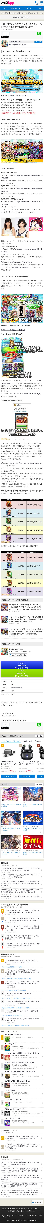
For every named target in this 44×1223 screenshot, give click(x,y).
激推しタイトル (26, 17)
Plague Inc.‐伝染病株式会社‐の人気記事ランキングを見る (16, 1007)
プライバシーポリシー (33, 1209)
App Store (22, 665)
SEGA (3, 716)
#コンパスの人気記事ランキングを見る (12, 967)
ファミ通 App (8, 3)
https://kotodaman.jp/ (16, 687)
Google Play (22, 673)
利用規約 (15, 1209)
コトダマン (9, 716)
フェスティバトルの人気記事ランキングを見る (14, 990)
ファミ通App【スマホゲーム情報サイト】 (13, 13)
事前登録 (16, 17)
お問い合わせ (6, 1209)
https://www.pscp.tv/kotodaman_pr (20, 262)
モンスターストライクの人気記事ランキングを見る (15, 1025)
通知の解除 (11, 1211)
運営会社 (22, 1209)
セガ (14, 716)
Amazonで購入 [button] (9, 776)
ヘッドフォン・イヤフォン (11, 741)
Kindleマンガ (27, 741)
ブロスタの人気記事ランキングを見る (12, 1015)
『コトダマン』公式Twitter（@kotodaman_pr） (25, 393)
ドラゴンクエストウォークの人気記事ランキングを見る (16, 978)
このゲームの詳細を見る (19, 655)
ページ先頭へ (38, 1202)
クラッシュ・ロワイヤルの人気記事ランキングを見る (16, 998)
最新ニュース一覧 (33, 13)
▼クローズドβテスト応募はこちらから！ (15, 95)
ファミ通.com (20, 1211)
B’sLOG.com (31, 1211)
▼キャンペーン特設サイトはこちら (13, 330)
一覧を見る (39, 736)
